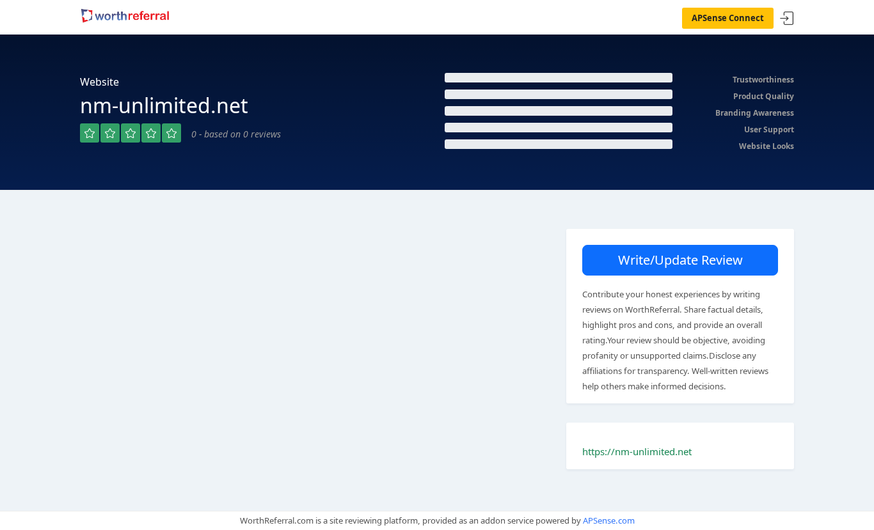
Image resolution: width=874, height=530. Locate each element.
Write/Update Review (680, 260)
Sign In (787, 19)
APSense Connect (728, 18)
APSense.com (609, 520)
